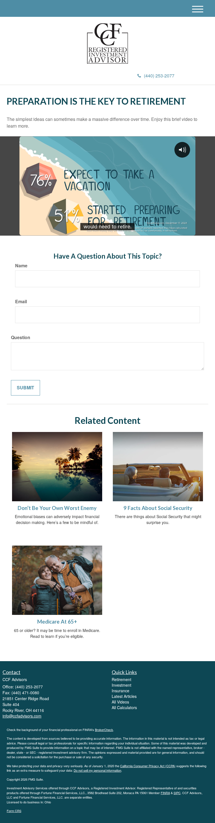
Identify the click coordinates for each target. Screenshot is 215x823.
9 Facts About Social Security (157, 508)
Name (21, 266)
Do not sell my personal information (97, 770)
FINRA (165, 792)
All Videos (120, 702)
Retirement (121, 679)
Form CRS (14, 810)
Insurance (120, 690)
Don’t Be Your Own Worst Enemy (57, 508)
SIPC (177, 792)
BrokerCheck (104, 729)
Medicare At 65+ (57, 622)
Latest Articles (124, 696)
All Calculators (124, 707)
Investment (121, 685)
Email (21, 301)
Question (20, 337)
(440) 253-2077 (159, 75)
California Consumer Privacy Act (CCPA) (148, 766)
